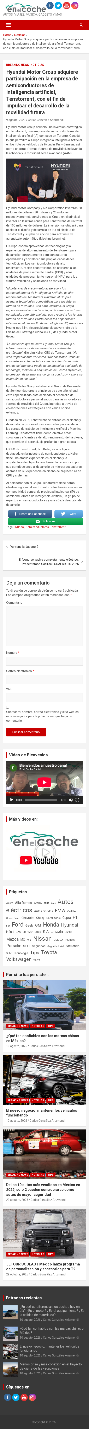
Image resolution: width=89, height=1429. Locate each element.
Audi (53, 903)
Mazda (12, 939)
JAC (18, 931)
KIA (46, 931)
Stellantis (72, 946)
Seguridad (39, 946)
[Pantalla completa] (77, 800)
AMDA (38, 903)
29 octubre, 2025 (17, 1199)
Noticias (37, 64)
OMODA (58, 939)
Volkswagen (18, 959)
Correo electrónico (20, 671)
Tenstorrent (58, 527)
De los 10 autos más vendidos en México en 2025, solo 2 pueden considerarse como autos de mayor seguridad (43, 1190)
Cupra (67, 918)
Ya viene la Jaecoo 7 (24, 547)
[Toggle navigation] (8, 25)
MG (22, 940)
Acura (9, 903)
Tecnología (20, 953)
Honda (51, 924)
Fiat (8, 925)
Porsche (13, 945)
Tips (34, 952)
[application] (44, 782)
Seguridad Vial (55, 946)
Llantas (68, 932)
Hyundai (19, 527)
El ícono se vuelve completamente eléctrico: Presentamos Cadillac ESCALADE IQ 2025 (49, 562)
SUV (8, 953)
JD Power (28, 932)
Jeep (38, 932)
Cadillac (72, 911)
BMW (60, 910)
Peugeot (70, 939)
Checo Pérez (13, 918)
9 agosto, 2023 (15, 120)
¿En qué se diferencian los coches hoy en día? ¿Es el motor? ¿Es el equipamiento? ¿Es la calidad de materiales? (52, 1311)
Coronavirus (53, 918)
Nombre (12, 653)
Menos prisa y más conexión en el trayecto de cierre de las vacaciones (51, 1366)
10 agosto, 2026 (16, 1046)
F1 (75, 917)
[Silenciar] (71, 800)
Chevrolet (28, 917)
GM (38, 925)
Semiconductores (37, 527)
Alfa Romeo (23, 903)
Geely (29, 925)
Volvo (36, 959)
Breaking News (17, 64)
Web (9, 689)
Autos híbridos (43, 911)
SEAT (26, 946)
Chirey (40, 917)
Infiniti (10, 931)
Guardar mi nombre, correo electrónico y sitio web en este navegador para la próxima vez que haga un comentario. (42, 716)
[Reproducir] (12, 800)
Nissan (42, 938)
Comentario (14, 602)
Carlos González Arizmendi (46, 120)
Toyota (49, 952)
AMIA (46, 903)
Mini (29, 940)
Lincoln (57, 931)
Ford (18, 924)
